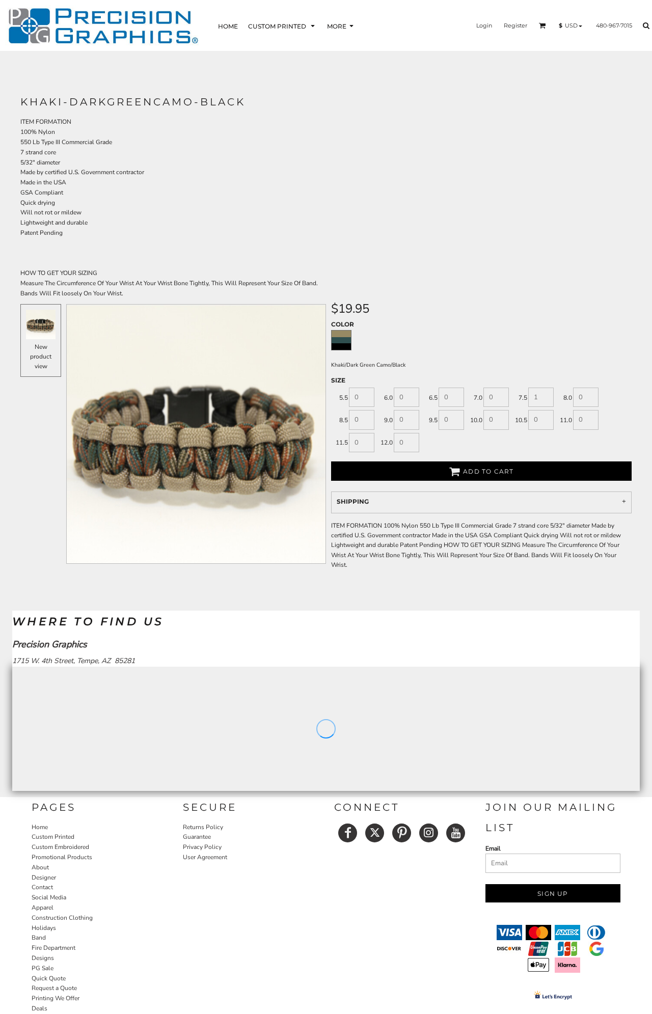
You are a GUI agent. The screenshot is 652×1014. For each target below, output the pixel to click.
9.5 (433, 420)
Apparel (42, 907)
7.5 (523, 398)
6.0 (388, 398)
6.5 (433, 398)
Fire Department (53, 948)
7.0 (478, 398)
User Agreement (205, 857)
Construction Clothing (62, 918)
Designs (43, 958)
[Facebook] (347, 833)
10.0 (476, 420)
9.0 (388, 420)
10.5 (521, 420)
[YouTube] (455, 833)
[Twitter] (374, 833)
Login (484, 25)
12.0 (387, 443)
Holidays (44, 928)
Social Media (49, 897)
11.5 (342, 443)
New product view (40, 356)
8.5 (343, 420)
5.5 (343, 398)
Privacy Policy (202, 847)
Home (40, 827)
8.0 (567, 398)
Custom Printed (53, 837)
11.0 (566, 420)
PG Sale (42, 968)
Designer (44, 877)
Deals (39, 1008)
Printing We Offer (55, 998)
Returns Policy (203, 827)
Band (39, 938)
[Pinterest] (401, 833)
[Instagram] (428, 833)
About (40, 867)
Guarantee (197, 837)
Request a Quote (54, 988)
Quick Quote (49, 978)
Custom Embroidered (60, 847)
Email (493, 848)
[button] (282, 25)
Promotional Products (62, 857)
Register (515, 25)
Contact (42, 887)
